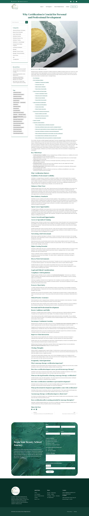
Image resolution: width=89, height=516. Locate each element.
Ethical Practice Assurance (40, 109)
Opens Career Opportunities (40, 88)
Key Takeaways (36, 78)
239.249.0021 (15, 1)
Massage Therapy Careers (18, 51)
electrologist (23, 102)
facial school (16, 108)
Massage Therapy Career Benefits (18, 117)
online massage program (18, 133)
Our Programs (37, 494)
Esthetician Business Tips (18, 38)
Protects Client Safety (39, 106)
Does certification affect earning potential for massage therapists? (48, 137)
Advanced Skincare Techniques (19, 30)
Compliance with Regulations (41, 104)
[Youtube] (76, 1)
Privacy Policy (69, 511)
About (36, 492)
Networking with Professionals (41, 95)
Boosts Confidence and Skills (41, 113)
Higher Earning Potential (40, 97)
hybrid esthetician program (18, 112)
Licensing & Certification (17, 47)
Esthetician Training (16, 40)
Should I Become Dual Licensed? (19, 69)
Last (62, 428)
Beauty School (16, 100)
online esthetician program (18, 127)
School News (15, 55)
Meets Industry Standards (40, 86)
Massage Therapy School (18, 119)
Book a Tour (37, 499)
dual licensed (16, 102)
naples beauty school (18, 121)
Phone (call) (50, 449)
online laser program (17, 131)
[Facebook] (70, 1)
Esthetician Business (17, 36)
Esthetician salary (17, 106)
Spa (13, 57)
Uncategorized (16, 59)
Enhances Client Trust (39, 84)
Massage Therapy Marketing (18, 53)
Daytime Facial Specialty (52, 440)
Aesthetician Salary (17, 92)
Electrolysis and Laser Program (53, 444)
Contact (36, 497)
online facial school (17, 129)
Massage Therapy (22, 114)
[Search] (26, 22)
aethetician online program (19, 94)
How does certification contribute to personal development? (47, 131)
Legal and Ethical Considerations (39, 102)
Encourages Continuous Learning (41, 115)
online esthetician (17, 125)
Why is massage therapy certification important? (44, 124)
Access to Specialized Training (41, 93)
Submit (50, 471)
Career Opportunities (17, 34)
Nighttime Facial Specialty (52, 441)
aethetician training (17, 96)
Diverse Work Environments (40, 100)
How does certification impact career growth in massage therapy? (48, 127)
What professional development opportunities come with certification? (49, 133)
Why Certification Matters (38, 80)
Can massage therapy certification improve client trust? (46, 135)
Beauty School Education (18, 32)
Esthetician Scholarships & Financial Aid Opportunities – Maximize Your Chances (18, 78)
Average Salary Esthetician (18, 98)
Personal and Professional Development (41, 111)
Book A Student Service (39, 495)
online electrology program (18, 123)
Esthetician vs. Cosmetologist (18, 42)
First (46, 428)
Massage (14, 49)
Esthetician (16, 104)
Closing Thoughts (36, 120)
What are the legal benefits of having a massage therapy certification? (49, 129)
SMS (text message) (52, 450)
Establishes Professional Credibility (42, 82)
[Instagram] (73, 1)
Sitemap (75, 511)
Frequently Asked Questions (38, 122)
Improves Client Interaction (40, 118)
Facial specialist (17, 110)
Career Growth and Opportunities (39, 91)
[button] (31, 409)
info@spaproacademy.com (70, 492)
